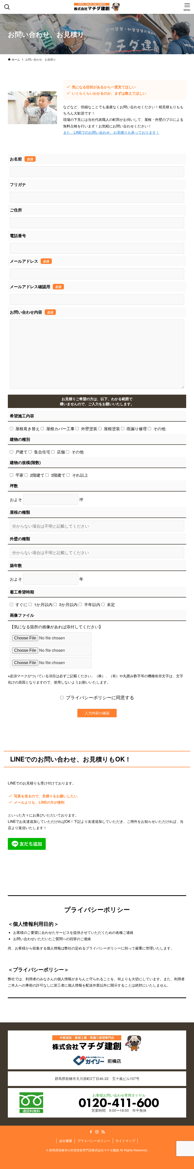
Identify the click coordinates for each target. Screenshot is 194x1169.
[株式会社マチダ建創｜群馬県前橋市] (97, 7)
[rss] (103, 1132)
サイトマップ (125, 1140)
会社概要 (65, 1140)
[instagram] (97, 1132)
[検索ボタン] (7, 7)
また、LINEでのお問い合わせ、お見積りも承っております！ (111, 132)
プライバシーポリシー (93, 1140)
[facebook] (91, 1132)
